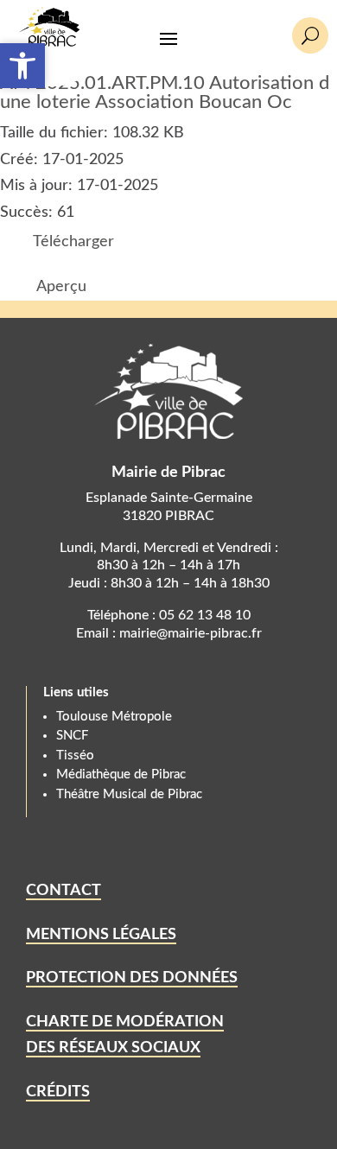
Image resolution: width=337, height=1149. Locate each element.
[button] (22, 65)
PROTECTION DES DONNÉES (132, 978)
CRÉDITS (58, 1092)
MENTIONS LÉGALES (101, 935)
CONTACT (63, 890)
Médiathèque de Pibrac (121, 774)
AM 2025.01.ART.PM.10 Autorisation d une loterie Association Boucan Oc (164, 92)
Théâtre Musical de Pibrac (129, 794)
